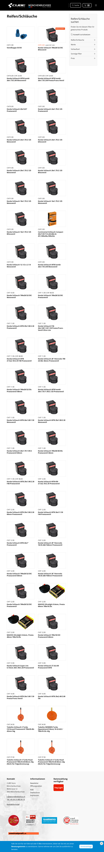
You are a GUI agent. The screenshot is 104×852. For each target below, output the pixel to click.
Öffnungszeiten (36, 786)
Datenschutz (35, 792)
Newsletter (34, 783)
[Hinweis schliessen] (101, 843)
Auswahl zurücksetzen (81, 34)
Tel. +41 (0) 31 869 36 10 (16, 799)
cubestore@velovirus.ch (16, 797)
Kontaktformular (13, 804)
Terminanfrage (86, 846)
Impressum (34, 795)
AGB (31, 790)
